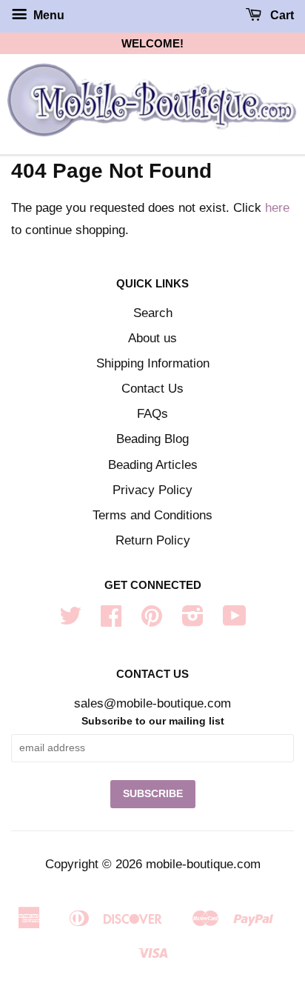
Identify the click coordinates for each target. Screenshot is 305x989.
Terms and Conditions (152, 515)
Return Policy (152, 540)
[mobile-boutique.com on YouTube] (235, 620)
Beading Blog (152, 439)
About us (152, 338)
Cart (280, 15)
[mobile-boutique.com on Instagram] (192, 620)
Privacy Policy (152, 490)
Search (152, 313)
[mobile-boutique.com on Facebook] (111, 620)
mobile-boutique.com (203, 864)
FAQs (152, 414)
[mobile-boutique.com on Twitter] (70, 620)
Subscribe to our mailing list (152, 721)
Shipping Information (153, 363)
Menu (47, 15)
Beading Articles (153, 465)
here (277, 208)
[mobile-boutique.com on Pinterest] (152, 620)
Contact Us (152, 389)
